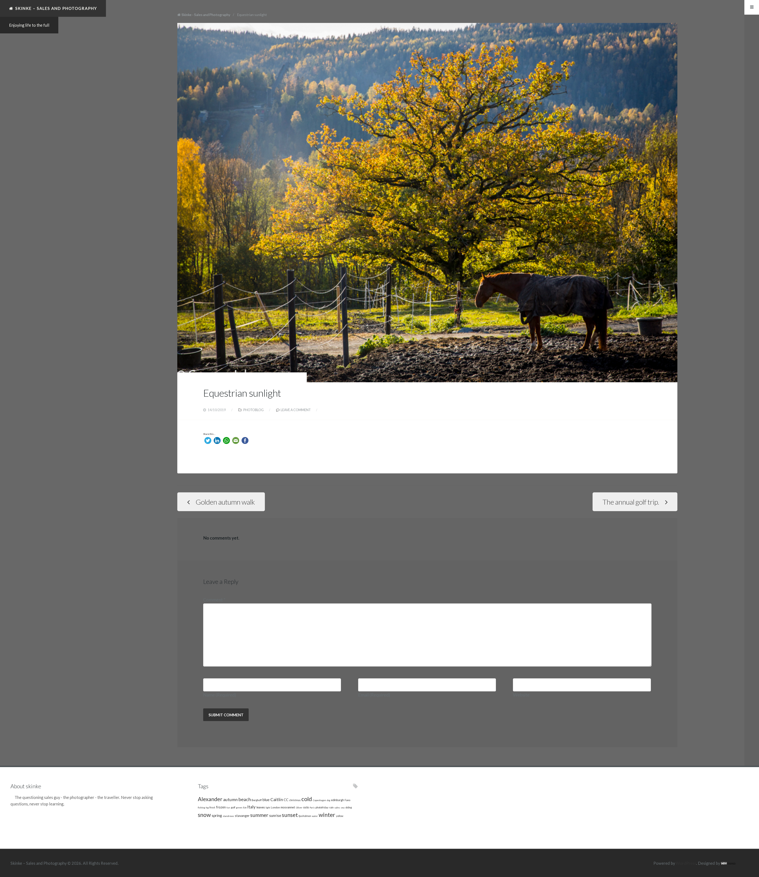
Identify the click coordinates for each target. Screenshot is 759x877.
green (239, 807)
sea (343, 807)
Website (521, 695)
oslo (306, 807)
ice (244, 807)
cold (306, 798)
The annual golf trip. (630, 502)
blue (266, 799)
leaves (260, 807)
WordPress (686, 863)
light (268, 807)
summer (259, 815)
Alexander (210, 799)
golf (233, 807)
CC (286, 800)
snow (204, 814)
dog (328, 800)
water (315, 816)
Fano (347, 800)
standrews (228, 816)
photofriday (322, 807)
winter (327, 814)
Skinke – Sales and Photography (56, 8)
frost (212, 807)
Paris (312, 807)
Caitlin (276, 799)
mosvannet (288, 807)
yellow (339, 816)
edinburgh (337, 800)
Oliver (299, 807)
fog (207, 807)
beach (244, 799)
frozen (221, 807)
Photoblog (253, 410)
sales (337, 807)
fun (228, 807)
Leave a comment (296, 410)
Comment (214, 599)
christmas (295, 800)
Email (374, 695)
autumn (230, 799)
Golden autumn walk (225, 502)
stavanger (242, 816)
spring (217, 815)
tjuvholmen (305, 816)
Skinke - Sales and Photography (205, 15)
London (275, 807)
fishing (201, 807)
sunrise (275, 815)
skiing (348, 807)
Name (219, 695)
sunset (290, 815)
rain (331, 807)
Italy (251, 806)
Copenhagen (319, 800)
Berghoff (257, 800)
